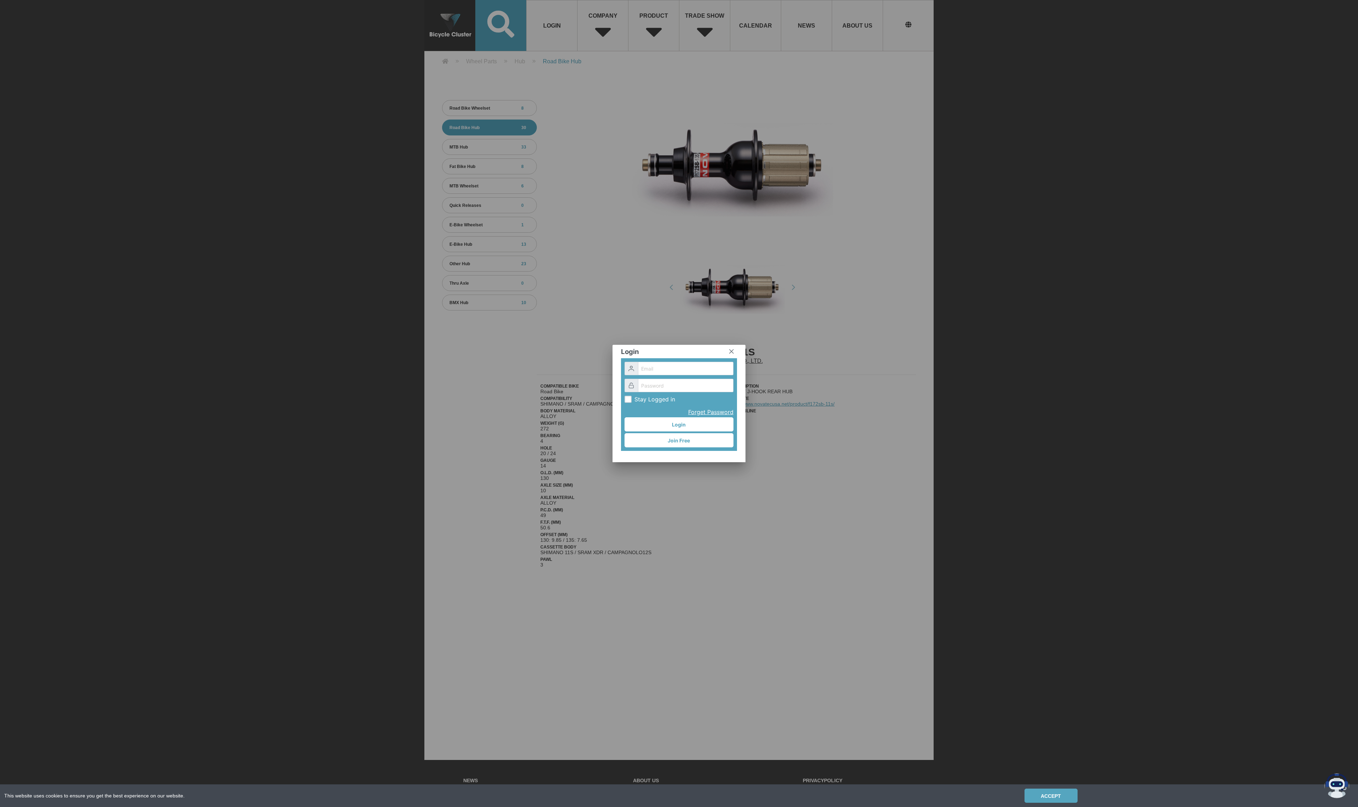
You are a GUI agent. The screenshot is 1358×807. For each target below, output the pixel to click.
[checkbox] (628, 399)
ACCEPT (1051, 796)
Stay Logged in (654, 399)
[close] (731, 351)
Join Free (679, 440)
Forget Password (710, 412)
